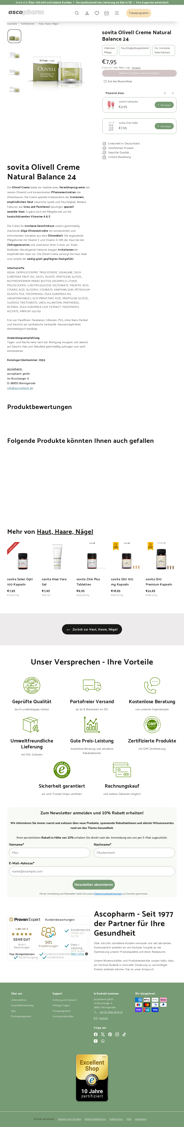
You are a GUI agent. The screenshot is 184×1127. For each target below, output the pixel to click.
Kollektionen (28, 24)
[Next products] (173, 93)
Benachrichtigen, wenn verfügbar (139, 73)
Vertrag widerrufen (62, 1016)
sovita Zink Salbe (128, 123)
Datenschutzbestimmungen (108, 893)
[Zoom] (57, 62)
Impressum (140, 1119)
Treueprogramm (61, 1011)
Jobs (13, 1011)
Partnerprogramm (21, 1016)
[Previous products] (165, 93)
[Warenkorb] (106, 13)
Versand (136, 68)
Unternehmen (18, 1000)
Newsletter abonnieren (93, 884)
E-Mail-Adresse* (21, 863)
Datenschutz (116, 1119)
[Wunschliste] (97, 13)
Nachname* (102, 844)
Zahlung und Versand (64, 1000)
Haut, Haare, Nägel (49, 24)
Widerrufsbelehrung (95, 1119)
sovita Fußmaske (128, 102)
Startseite (12, 24)
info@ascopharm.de (20, 388)
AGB (129, 1119)
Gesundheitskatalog (22, 1005)
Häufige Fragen (61, 1005)
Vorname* (16, 844)
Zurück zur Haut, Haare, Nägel (95, 629)
